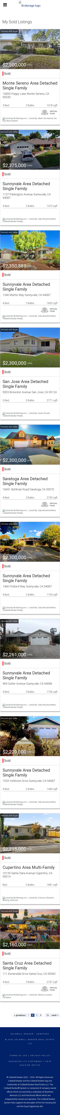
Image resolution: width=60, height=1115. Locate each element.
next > (55, 1015)
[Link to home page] (30, 5)
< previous (20, 1015)
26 (47, 1015)
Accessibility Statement (26, 1061)
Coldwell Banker (22, 1034)
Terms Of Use (18, 1055)
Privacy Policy (40, 1055)
